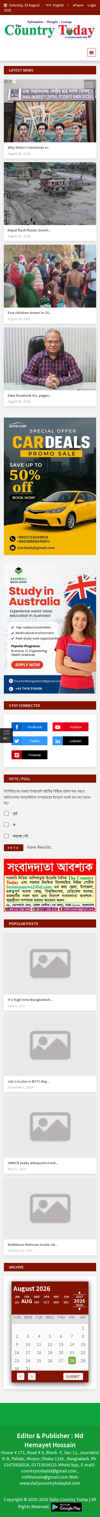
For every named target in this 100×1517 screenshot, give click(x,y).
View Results (39, 847)
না (14, 824)
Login (92, 5)
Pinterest (35, 755)
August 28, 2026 (19, 153)
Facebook (35, 727)
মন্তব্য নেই (20, 836)
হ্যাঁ (15, 813)
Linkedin (76, 741)
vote (13, 848)
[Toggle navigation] (90, 52)
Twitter (34, 741)
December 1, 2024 (20, 1087)
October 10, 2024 (20, 1250)
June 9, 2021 (17, 1005)
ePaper (78, 5)
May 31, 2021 (17, 1169)
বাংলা (49, 5)
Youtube (76, 727)
